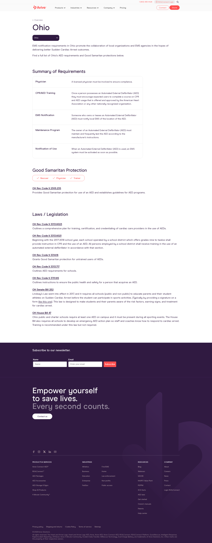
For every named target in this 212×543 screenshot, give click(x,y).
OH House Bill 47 (41, 313)
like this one (45, 302)
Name (35, 360)
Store (174, 8)
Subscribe (110, 364)
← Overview (37, 20)
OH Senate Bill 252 (42, 289)
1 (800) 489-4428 (145, 2)
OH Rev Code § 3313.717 (46, 266)
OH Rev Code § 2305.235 (46, 188)
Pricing (123, 8)
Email (70, 360)
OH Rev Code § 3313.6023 (47, 224)
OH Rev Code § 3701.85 (45, 278)
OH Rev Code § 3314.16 (45, 255)
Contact (162, 8)
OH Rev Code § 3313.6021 (46, 236)
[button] (60, 7)
